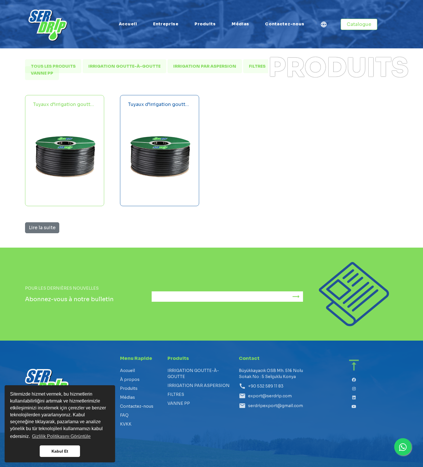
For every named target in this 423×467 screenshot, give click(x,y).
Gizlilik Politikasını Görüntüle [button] (61, 436)
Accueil (128, 23)
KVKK (126, 424)
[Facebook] (354, 380)
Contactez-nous (284, 23)
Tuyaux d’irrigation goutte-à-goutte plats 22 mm (159, 104)
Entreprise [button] (166, 23)
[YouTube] (354, 407)
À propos (130, 379)
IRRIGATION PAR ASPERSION (204, 66)
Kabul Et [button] (60, 451)
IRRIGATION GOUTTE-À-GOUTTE (124, 66)
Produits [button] (205, 23)
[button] (323, 25)
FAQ (124, 415)
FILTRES (257, 66)
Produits (129, 388)
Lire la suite (42, 228)
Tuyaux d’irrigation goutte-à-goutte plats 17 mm (64, 104)
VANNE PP (42, 73)
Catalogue (359, 24)
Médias (240, 23)
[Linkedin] (354, 398)
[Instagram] (354, 389)
